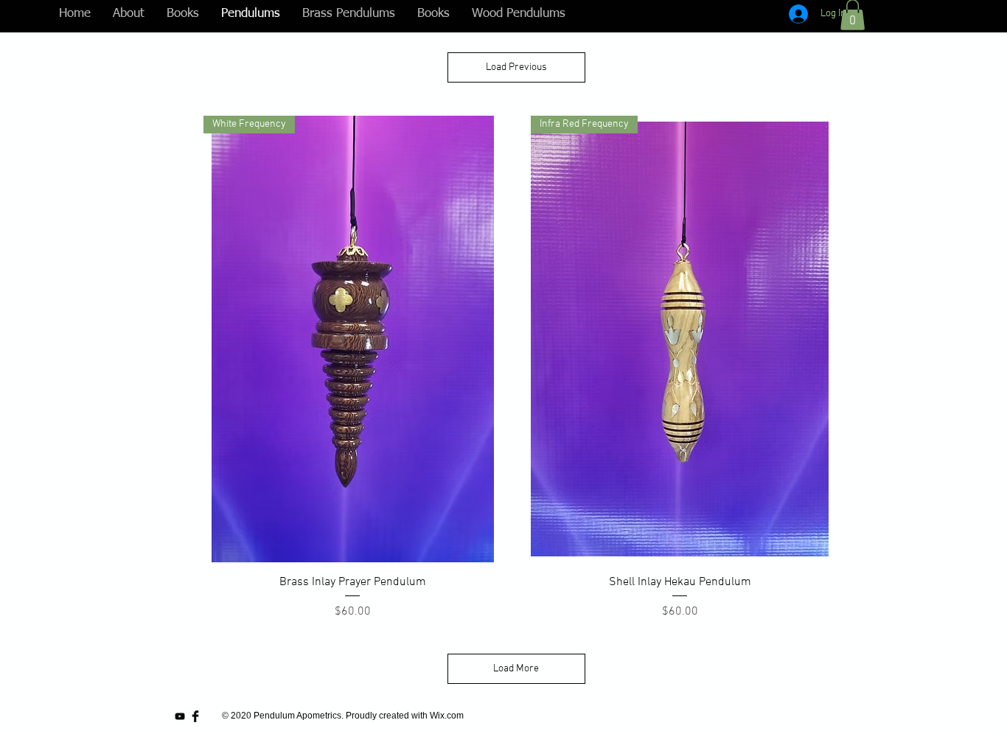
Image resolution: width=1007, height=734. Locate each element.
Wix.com (447, 715)
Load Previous (516, 67)
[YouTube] (180, 716)
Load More (516, 669)
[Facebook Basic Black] (195, 716)
